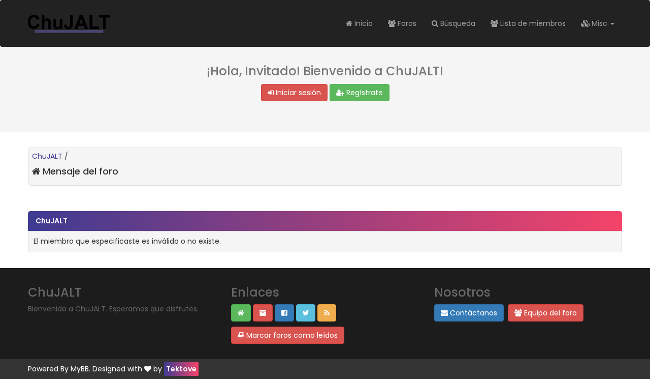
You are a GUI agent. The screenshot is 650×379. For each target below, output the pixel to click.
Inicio (362, 23)
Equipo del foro (549, 313)
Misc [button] (599, 23)
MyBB (80, 369)
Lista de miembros (532, 23)
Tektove (181, 369)
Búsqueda (456, 23)
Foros (406, 23)
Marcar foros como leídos (291, 335)
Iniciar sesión (297, 93)
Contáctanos (472, 313)
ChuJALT (47, 156)
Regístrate (363, 93)
